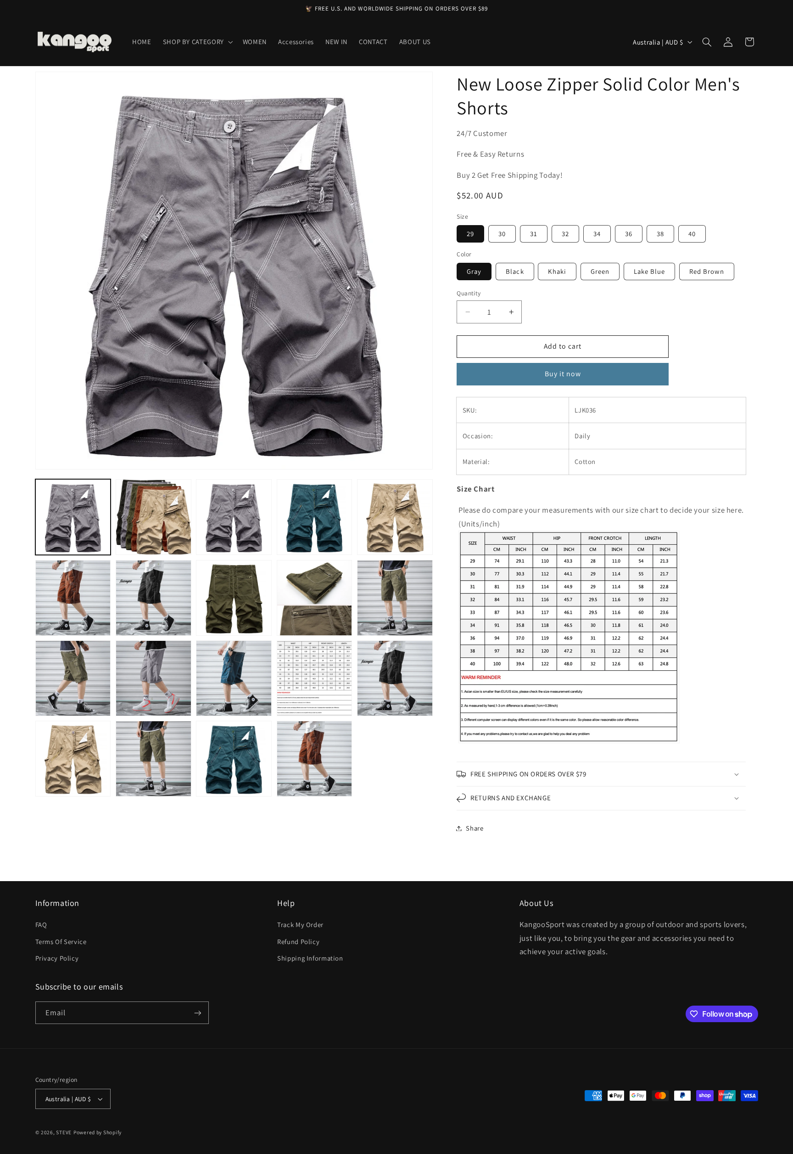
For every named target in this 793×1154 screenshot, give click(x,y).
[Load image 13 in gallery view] (234, 678)
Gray (474, 271)
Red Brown (706, 271)
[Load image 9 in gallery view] (314, 598)
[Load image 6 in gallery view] (73, 598)
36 (628, 233)
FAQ (41, 924)
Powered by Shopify (97, 1132)
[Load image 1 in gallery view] (73, 517)
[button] (197, 42)
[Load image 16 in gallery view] (73, 759)
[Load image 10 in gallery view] (395, 598)
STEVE (64, 1132)
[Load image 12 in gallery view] (153, 678)
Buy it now (563, 374)
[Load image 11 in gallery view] (73, 678)
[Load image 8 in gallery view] (234, 598)
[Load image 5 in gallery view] (395, 517)
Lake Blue (649, 271)
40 (692, 233)
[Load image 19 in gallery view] (314, 759)
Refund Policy (298, 941)
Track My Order (300, 924)
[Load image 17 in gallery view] (153, 759)
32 (565, 233)
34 (597, 233)
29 (470, 233)
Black (515, 271)
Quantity (468, 293)
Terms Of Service (61, 941)
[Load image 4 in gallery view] (314, 517)
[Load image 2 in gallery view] (153, 517)
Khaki (557, 271)
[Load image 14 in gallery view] (314, 678)
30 (502, 233)
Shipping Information (310, 958)
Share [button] (474, 828)
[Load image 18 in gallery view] (234, 759)
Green (600, 271)
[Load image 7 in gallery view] (153, 598)
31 (533, 233)
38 (660, 233)
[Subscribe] (197, 1012)
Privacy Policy (57, 958)
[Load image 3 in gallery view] (234, 517)
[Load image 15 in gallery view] (395, 678)
